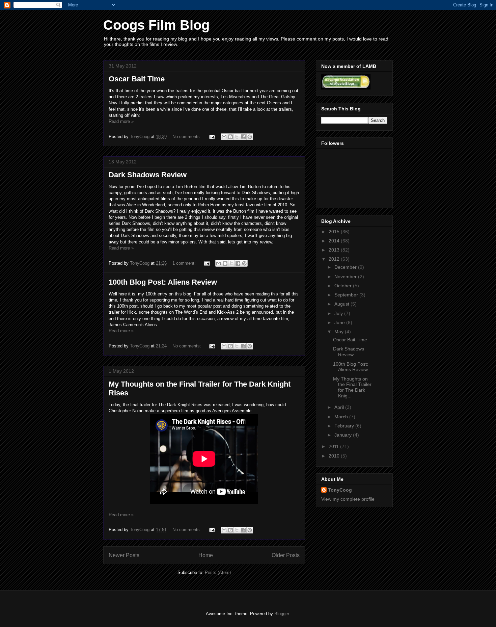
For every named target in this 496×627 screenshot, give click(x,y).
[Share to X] (236, 136)
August (342, 304)
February (344, 425)
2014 (335, 240)
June (340, 322)
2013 (335, 250)
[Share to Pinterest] (249, 136)
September (346, 294)
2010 (335, 456)
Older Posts (286, 555)
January (343, 435)
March (341, 416)
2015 (335, 231)
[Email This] (224, 136)
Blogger (281, 613)
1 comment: (184, 263)
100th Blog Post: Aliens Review (163, 282)
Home (205, 555)
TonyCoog (140, 136)
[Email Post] (212, 136)
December (346, 267)
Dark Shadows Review (148, 175)
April (339, 407)
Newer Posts (124, 555)
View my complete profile (348, 499)
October (343, 285)
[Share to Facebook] (243, 136)
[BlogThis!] (230, 136)
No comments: (187, 136)
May (339, 331)
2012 (335, 259)
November (346, 276)
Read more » (121, 121)
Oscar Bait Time (137, 79)
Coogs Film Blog (156, 25)
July (339, 313)
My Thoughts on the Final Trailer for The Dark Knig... (352, 387)
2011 (334, 446)
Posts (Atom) (218, 572)
